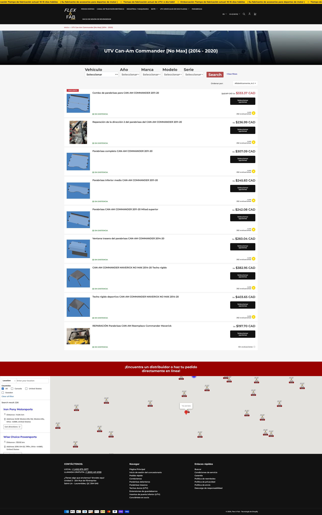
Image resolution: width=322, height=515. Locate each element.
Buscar (198, 469)
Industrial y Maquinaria (138, 9)
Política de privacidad (205, 482)
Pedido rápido (87, 9)
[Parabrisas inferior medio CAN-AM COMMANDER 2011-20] (78, 190)
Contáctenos (135, 478)
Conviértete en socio (139, 497)
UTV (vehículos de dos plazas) (173, 9)
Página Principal (137, 469)
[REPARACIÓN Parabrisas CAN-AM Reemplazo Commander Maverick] (78, 336)
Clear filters (232, 74)
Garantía (199, 475)
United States (35, 388)
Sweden (9, 392)
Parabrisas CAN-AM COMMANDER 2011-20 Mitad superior (125, 209)
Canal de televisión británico (110, 9)
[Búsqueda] (244, 14)
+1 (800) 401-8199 (93, 472)
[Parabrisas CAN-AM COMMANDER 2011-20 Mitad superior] (78, 219)
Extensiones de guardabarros (143, 491)
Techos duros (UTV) (138, 488)
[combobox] (32, 380)
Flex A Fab (236, 511)
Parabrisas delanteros (139, 482)
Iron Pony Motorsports (18, 409)
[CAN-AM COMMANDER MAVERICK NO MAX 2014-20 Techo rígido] (78, 278)
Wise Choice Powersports (20, 436)
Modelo (170, 69)
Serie (189, 69)
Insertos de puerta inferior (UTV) (144, 494)
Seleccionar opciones (242, 101)
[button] (256, 380)
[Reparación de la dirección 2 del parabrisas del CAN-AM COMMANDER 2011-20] (78, 132)
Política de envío (202, 485)
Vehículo (93, 69)
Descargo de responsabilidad (208, 488)
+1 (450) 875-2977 (80, 469)
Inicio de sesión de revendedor (96, 19)
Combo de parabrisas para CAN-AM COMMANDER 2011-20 (125, 93)
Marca (147, 69)
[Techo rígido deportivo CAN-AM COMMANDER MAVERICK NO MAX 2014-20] (78, 307)
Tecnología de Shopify (249, 511)
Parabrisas (197, 9)
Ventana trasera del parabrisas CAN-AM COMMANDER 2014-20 (128, 238)
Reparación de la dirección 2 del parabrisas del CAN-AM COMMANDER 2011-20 (137, 122)
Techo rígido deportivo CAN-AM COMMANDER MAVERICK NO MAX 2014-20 (135, 296)
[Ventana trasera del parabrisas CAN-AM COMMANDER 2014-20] (78, 248)
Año (124, 69)
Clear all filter (8, 396)
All (6, 388)
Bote (153, 9)
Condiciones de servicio (206, 472)
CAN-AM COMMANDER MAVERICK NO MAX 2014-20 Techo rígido (129, 267)
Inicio (66, 27)
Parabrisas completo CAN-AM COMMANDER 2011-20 (122, 151)
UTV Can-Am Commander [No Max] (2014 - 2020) (92, 27)
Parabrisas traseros (138, 485)
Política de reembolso (205, 478)
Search (215, 74)
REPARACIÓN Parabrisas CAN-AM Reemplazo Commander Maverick (131, 325)
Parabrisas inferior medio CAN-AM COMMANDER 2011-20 (125, 180)
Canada (18, 388)
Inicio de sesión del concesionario (145, 472)
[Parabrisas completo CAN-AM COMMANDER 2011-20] (78, 161)
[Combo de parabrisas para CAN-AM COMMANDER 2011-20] (78, 103)
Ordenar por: (217, 83)
